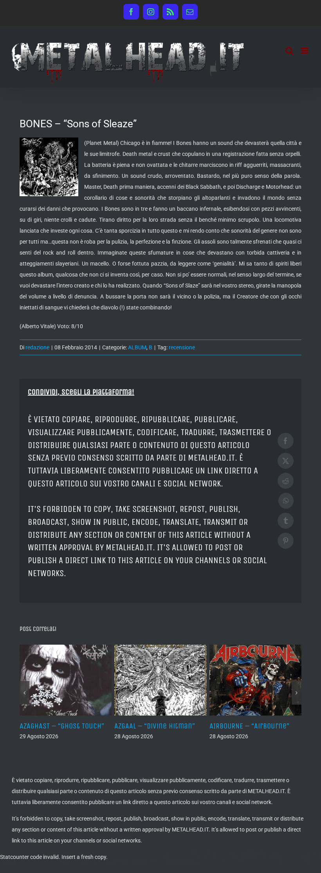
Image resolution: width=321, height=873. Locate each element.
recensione (182, 347)
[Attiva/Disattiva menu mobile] (305, 51)
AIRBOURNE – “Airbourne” (249, 725)
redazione (37, 347)
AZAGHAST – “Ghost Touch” (62, 725)
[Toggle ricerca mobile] (289, 51)
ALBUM (137, 347)
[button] (24, 693)
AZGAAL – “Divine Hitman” (154, 725)
